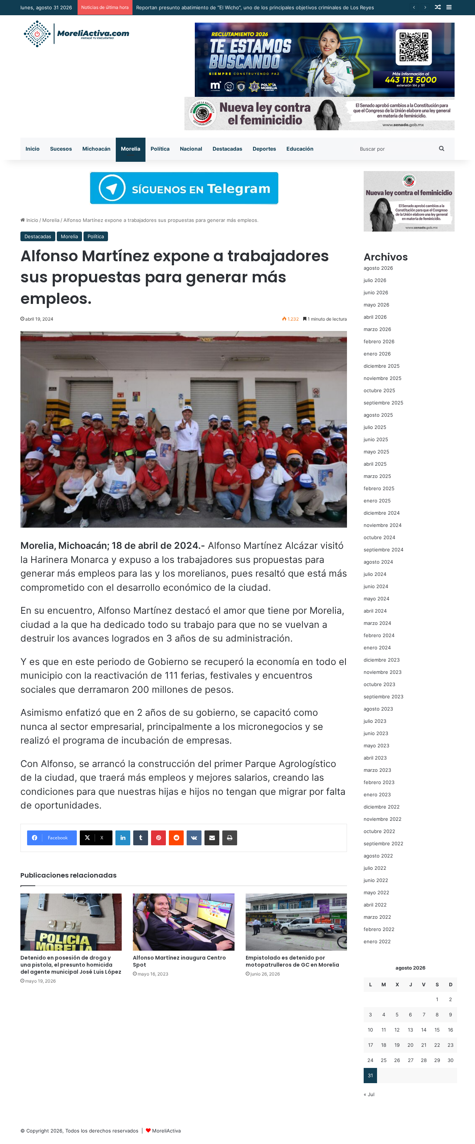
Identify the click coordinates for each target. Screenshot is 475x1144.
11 (383, 1030)
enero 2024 (377, 647)
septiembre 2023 (383, 696)
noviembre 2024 (383, 525)
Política (160, 148)
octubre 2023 (379, 684)
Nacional (191, 148)
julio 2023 (375, 721)
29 (437, 1060)
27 (410, 1060)
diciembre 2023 (382, 660)
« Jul (369, 1094)
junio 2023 (376, 733)
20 (410, 1045)
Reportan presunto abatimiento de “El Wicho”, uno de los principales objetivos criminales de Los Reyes (255, 7)
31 (370, 1075)
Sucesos (61, 148)
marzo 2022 (377, 917)
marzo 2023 (377, 770)
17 (370, 1045)
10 (370, 1030)
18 (383, 1045)
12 (397, 1030)
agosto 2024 (378, 562)
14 (423, 1030)
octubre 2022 (379, 831)
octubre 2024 (379, 537)
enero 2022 (377, 941)
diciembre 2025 (382, 366)
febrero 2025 (379, 488)
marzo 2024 (377, 623)
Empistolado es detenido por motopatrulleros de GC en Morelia (292, 961)
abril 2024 (375, 611)
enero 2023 (377, 794)
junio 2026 (376, 292)
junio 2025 (376, 439)
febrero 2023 (379, 782)
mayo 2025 (376, 452)
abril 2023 (375, 758)
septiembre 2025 (383, 403)
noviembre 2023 (383, 672)
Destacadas (227, 148)
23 (450, 1045)
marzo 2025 (377, 476)
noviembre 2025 (383, 378)
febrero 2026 (379, 341)
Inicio (33, 148)
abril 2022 (375, 905)
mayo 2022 (376, 892)
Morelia (130, 148)
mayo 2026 (376, 305)
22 (437, 1045)
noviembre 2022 (383, 819)
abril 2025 (375, 464)
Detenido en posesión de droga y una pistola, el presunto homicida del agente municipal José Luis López (70, 965)
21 (423, 1045)
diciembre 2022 (382, 807)
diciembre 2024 (382, 513)
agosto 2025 (378, 415)
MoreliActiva (166, 1131)
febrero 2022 (379, 929)
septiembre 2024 (383, 550)
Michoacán (96, 148)
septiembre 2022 (383, 843)
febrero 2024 (379, 635)
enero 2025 (377, 501)
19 (397, 1045)
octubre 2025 (379, 390)
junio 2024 (376, 586)
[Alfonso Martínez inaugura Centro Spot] (183, 922)
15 (437, 1030)
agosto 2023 (378, 709)
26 (397, 1060)
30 (450, 1060)
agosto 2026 (378, 268)
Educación (300, 148)
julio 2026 (375, 280)
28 (424, 1060)
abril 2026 (375, 317)
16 (450, 1030)
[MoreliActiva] (76, 34)
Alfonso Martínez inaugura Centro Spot (179, 961)
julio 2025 (375, 427)
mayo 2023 (376, 745)
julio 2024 (375, 574)
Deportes (264, 148)
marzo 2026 (377, 329)
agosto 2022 (378, 856)
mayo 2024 (376, 598)
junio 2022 (376, 880)
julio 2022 (375, 868)
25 (384, 1060)
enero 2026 (377, 354)
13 (410, 1030)
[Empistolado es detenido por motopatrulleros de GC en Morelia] (296, 922)
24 (370, 1060)
